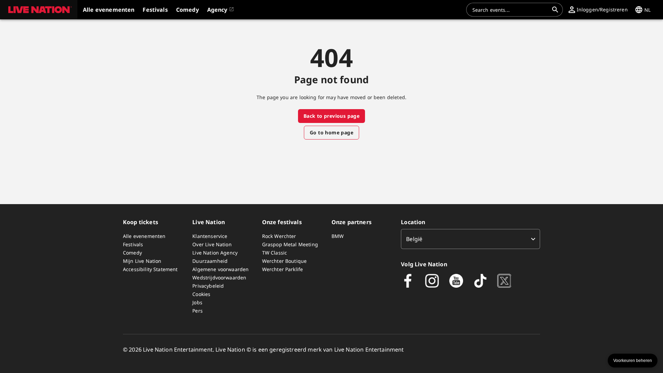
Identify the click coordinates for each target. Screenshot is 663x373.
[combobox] (510, 9)
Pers (197, 310)
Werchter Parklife (282, 269)
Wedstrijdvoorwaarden (219, 277)
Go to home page (331, 132)
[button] (38, 9)
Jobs (197, 302)
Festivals (133, 244)
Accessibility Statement (150, 269)
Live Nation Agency (215, 252)
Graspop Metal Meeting (290, 244)
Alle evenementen (144, 236)
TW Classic (274, 252)
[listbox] (470, 239)
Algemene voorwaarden (220, 269)
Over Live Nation (211, 244)
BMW (338, 236)
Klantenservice (209, 236)
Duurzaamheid (210, 261)
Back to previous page (331, 116)
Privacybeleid (208, 286)
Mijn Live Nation (142, 261)
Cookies (201, 294)
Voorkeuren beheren (632, 360)
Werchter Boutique (284, 261)
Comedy (132, 252)
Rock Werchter (279, 236)
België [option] (414, 239)
